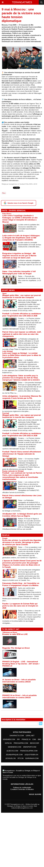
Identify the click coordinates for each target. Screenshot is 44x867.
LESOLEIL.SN (10, 758)
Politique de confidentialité (22, 787)
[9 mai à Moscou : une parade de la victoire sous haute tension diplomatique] (22, 47)
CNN (34, 739)
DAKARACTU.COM (17, 735)
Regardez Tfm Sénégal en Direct (16, 648)
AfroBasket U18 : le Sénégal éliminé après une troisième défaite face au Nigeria (22, 515)
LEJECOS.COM (12, 751)
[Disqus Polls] (22, 840)
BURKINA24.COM (32, 758)
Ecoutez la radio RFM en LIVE (15, 634)
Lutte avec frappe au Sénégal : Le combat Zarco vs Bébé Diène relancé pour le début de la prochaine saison (21, 355)
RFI (18, 739)
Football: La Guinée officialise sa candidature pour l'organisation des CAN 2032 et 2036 (21, 315)
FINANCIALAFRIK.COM (28, 751)
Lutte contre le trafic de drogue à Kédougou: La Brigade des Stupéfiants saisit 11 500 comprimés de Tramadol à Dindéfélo (21, 238)
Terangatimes (22, 2)
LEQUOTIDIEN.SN (31, 755)
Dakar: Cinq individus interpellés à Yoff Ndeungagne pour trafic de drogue (19, 272)
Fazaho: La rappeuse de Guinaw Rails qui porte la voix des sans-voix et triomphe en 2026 (20, 606)
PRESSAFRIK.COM (21, 743)
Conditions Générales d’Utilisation (22, 789)
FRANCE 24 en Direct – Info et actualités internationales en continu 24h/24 (19, 696)
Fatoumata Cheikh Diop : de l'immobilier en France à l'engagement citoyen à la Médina (20, 584)
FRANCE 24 (26, 739)
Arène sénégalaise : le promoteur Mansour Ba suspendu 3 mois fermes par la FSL (21, 397)
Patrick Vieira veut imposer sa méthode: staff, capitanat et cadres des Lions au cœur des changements (21, 334)
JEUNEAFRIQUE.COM (14, 755)
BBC (39, 739)
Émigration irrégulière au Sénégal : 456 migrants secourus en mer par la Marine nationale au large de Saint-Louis (19, 255)
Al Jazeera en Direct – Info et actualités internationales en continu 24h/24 (19, 681)
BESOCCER (34, 743)
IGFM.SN (8, 743)
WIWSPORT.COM (29, 747)
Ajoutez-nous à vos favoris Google (20, 203)
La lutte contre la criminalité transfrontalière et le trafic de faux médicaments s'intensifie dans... (29, 245)
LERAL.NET (30, 735)
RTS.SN (20, 758)
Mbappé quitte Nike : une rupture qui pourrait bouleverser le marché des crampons (21, 296)
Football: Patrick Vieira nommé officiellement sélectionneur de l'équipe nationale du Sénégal (21, 454)
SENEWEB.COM (9, 739)
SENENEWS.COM (14, 747)
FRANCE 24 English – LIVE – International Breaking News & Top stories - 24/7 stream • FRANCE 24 (21, 664)
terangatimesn (13, 184)
